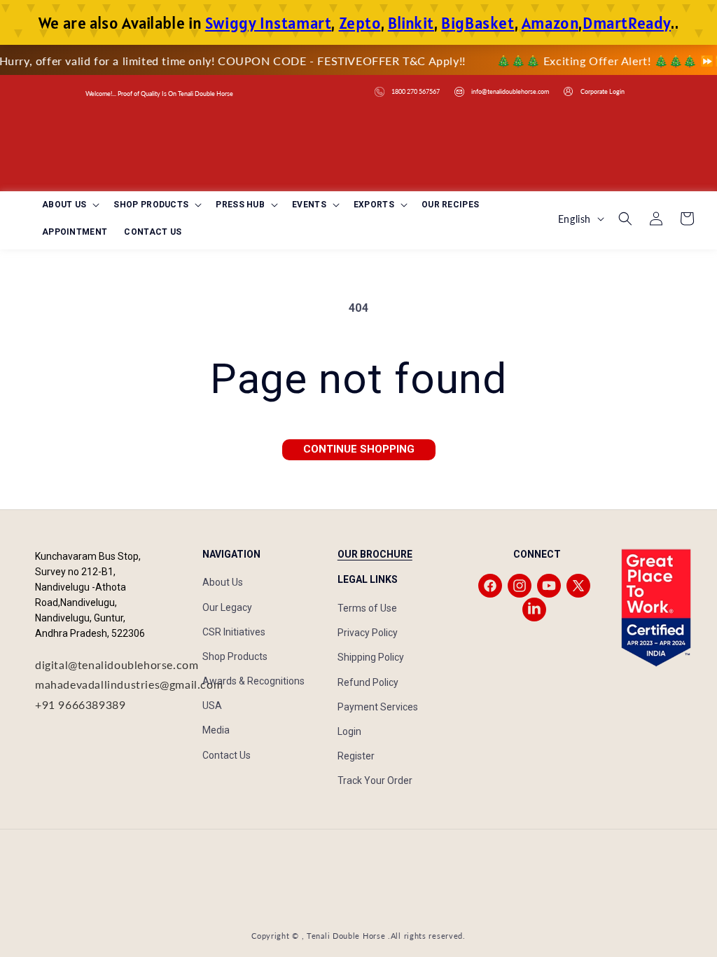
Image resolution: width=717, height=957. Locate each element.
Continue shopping (359, 449)
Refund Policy (367, 682)
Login (349, 731)
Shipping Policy (370, 657)
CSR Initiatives (233, 632)
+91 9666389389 (80, 704)
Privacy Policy (367, 632)
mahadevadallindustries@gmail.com (129, 684)
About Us (222, 582)
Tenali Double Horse (346, 935)
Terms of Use (367, 608)
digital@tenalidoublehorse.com (116, 664)
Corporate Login (602, 91)
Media (216, 730)
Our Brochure (374, 554)
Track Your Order (374, 780)
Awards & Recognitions (253, 681)
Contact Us (226, 755)
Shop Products (234, 656)
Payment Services (377, 706)
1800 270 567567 (415, 91)
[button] (69, 205)
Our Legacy (227, 607)
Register (356, 756)
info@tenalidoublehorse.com (510, 91)
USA (212, 705)
